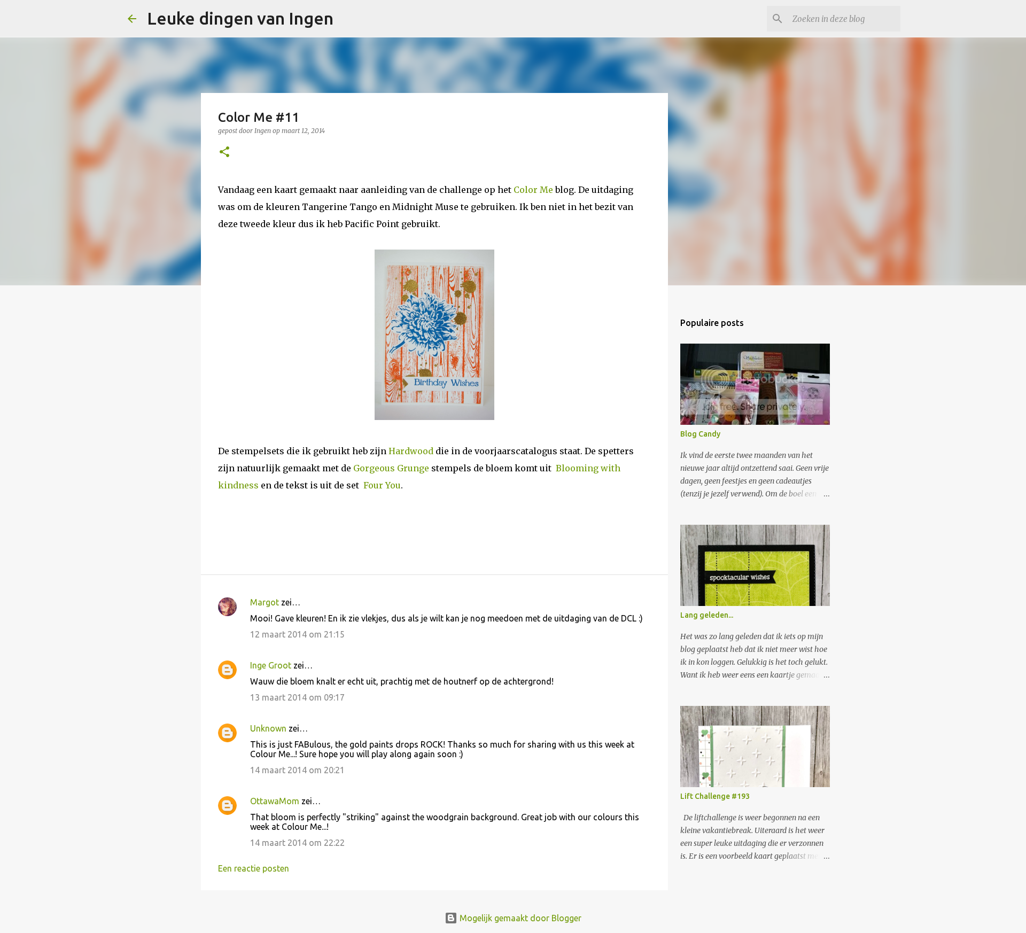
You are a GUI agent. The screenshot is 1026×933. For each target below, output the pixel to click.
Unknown (268, 728)
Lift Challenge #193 (715, 796)
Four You (382, 485)
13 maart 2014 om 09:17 (297, 697)
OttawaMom (274, 801)
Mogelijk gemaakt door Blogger (519, 918)
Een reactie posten (253, 868)
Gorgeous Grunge (391, 468)
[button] (224, 152)
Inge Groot (270, 665)
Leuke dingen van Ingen (240, 18)
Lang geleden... (706, 615)
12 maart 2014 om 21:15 (297, 634)
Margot (264, 602)
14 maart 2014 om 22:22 (297, 843)
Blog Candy (700, 434)
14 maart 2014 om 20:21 (297, 770)
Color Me (533, 189)
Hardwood (410, 451)
